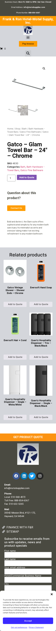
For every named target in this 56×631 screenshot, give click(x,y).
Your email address (14, 567)
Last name (10, 559)
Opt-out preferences (19, 627)
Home (10, 128)
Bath (24, 128)
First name (10, 551)
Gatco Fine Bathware (30, 132)
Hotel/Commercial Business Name (22, 576)
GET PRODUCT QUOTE (28, 437)
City (6, 584)
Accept (28, 620)
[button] (51, 594)
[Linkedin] (24, 476)
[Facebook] (16, 476)
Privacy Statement (36, 627)
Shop (17, 128)
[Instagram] (40, 476)
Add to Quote (26, 177)
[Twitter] (32, 476)
